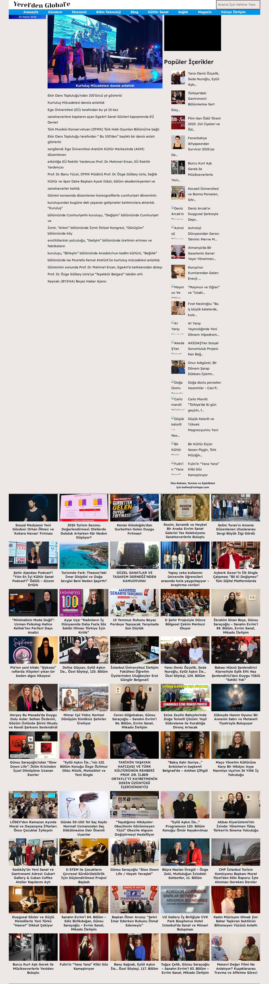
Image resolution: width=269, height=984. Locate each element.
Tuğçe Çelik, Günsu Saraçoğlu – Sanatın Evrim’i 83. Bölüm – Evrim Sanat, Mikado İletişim (185, 968)
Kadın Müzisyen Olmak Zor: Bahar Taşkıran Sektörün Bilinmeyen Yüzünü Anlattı (236, 921)
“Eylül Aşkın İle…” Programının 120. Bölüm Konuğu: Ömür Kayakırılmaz (185, 826)
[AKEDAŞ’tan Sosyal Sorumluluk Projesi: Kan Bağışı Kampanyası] (178, 347)
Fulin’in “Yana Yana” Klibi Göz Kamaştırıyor (84, 966)
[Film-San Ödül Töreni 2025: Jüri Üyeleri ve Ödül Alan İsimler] (178, 122)
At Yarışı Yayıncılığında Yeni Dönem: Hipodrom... (203, 329)
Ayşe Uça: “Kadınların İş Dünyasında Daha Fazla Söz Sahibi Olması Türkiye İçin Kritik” (83, 626)
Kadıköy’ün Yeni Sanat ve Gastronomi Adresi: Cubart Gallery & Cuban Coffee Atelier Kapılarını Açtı (33, 875)
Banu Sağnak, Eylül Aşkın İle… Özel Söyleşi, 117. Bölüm (134, 966)
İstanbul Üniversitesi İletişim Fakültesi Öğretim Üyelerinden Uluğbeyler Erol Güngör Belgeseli (134, 673)
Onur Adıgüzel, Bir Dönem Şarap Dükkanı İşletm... (202, 368)
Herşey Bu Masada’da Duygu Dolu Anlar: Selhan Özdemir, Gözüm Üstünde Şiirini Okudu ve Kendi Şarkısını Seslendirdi (33, 721)
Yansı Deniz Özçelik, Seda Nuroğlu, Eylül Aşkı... (203, 79)
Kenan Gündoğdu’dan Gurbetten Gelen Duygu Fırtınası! (134, 529)
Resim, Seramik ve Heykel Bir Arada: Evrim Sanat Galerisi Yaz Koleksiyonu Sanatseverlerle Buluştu (185, 531)
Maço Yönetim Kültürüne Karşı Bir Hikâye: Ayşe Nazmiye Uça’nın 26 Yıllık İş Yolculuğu (236, 768)
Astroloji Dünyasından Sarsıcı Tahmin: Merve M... (203, 233)
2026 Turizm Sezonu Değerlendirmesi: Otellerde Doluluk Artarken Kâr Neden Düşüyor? (84, 531)
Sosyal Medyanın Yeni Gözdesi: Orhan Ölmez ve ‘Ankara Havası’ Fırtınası (33, 529)
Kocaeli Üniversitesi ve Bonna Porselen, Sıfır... (203, 194)
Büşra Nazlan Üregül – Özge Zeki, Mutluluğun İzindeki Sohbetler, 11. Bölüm (185, 873)
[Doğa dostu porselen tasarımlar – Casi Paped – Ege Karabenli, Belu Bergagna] (178, 387)
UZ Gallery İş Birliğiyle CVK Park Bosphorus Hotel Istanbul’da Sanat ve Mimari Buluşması (185, 923)
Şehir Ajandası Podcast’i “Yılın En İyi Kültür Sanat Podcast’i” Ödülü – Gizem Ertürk (33, 579)
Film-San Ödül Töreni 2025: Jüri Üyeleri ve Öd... (204, 124)
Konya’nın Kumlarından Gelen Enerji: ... (203, 273)
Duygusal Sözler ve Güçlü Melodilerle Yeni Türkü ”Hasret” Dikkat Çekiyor (33, 921)
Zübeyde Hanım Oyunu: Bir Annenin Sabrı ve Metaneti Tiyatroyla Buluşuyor (236, 719)
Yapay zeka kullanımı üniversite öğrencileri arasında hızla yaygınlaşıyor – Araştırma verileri (185, 579)
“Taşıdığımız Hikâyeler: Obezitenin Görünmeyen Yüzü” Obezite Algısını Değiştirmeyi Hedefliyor (134, 828)
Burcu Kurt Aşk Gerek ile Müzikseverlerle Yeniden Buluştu (33, 968)
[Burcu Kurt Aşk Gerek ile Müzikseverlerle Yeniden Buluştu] (178, 167)
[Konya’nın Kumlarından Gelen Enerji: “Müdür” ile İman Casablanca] (178, 271)
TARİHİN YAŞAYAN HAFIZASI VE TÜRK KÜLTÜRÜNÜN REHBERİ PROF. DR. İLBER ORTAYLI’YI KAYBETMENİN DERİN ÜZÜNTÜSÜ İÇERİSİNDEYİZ (134, 774)
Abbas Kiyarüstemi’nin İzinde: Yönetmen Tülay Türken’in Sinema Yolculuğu (235, 826)
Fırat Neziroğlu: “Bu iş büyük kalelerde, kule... (203, 309)
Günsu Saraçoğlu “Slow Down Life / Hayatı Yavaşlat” (134, 871)
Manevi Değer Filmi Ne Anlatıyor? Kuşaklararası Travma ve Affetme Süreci (235, 968)
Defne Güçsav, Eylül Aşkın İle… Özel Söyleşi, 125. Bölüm (84, 669)
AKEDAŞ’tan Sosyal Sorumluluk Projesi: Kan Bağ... (203, 348)
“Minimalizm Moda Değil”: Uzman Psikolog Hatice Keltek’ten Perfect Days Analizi (33, 626)
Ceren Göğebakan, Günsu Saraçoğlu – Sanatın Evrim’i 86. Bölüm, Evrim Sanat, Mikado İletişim (134, 721)
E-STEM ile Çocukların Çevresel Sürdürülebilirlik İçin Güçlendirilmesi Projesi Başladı (84, 875)
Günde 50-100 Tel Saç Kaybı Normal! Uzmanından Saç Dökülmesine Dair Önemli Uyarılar (84, 828)
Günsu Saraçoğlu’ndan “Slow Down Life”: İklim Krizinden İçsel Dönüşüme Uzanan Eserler (33, 768)
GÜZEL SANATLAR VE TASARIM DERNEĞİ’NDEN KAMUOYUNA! (134, 577)
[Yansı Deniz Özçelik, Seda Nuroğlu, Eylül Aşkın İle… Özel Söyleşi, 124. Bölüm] (178, 77)
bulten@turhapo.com (195, 487)
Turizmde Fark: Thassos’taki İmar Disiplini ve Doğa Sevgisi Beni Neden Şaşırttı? (84, 577)
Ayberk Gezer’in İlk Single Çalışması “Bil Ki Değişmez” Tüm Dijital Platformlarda (235, 577)
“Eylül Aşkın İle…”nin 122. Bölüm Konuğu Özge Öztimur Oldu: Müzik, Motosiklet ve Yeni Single (84, 768)
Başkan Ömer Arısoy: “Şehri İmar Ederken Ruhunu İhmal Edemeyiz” (134, 921)
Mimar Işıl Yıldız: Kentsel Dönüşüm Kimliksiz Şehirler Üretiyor (83, 719)
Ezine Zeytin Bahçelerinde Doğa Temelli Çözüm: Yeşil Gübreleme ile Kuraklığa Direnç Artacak (185, 721)
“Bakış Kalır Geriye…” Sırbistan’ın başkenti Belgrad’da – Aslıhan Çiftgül (185, 766)
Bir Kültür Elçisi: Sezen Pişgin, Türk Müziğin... (202, 449)
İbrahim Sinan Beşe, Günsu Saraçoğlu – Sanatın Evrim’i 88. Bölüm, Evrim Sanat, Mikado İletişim (236, 626)
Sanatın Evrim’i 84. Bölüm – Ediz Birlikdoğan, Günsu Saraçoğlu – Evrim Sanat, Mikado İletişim (83, 923)
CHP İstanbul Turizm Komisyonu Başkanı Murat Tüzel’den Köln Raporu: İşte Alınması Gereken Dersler (235, 875)
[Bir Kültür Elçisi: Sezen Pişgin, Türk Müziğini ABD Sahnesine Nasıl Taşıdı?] (178, 448)
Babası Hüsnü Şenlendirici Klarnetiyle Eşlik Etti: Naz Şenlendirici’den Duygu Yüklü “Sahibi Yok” (236, 673)
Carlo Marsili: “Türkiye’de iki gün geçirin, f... (202, 404)
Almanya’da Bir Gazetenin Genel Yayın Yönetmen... (202, 253)
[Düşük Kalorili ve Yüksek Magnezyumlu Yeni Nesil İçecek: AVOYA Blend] (178, 423)
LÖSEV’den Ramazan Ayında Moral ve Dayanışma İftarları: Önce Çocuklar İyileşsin (33, 826)
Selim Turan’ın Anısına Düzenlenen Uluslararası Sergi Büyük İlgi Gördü (236, 529)
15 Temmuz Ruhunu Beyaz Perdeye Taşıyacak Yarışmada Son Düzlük (134, 624)
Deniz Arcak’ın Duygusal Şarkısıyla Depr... (203, 214)
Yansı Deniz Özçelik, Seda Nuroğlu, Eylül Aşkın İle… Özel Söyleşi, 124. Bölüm (185, 671)
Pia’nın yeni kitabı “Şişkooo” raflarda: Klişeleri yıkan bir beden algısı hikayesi (33, 671)
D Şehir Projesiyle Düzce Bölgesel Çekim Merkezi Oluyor (185, 624)
